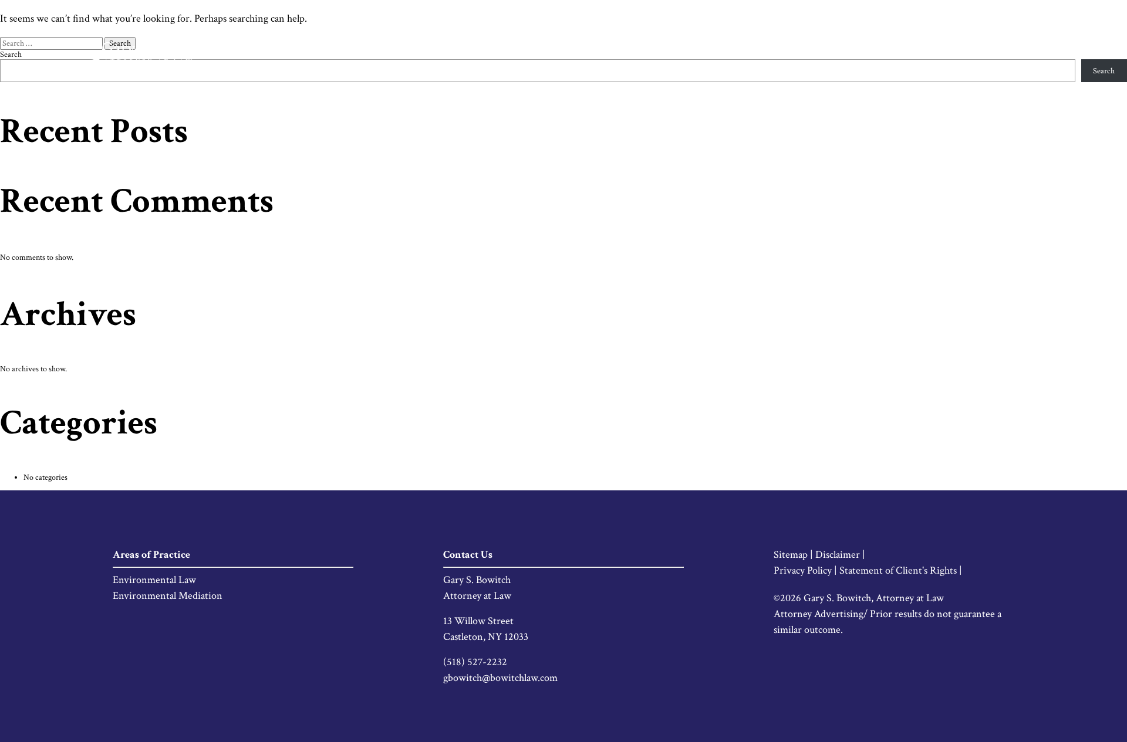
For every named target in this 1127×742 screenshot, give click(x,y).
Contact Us (1036, 52)
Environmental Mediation (167, 595)
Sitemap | (794, 554)
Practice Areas (896, 52)
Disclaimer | (840, 554)
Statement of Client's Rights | (900, 570)
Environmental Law (154, 580)
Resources (969, 52)
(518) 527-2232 (475, 662)
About (831, 52)
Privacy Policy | (806, 570)
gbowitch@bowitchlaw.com (500, 678)
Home (784, 52)
